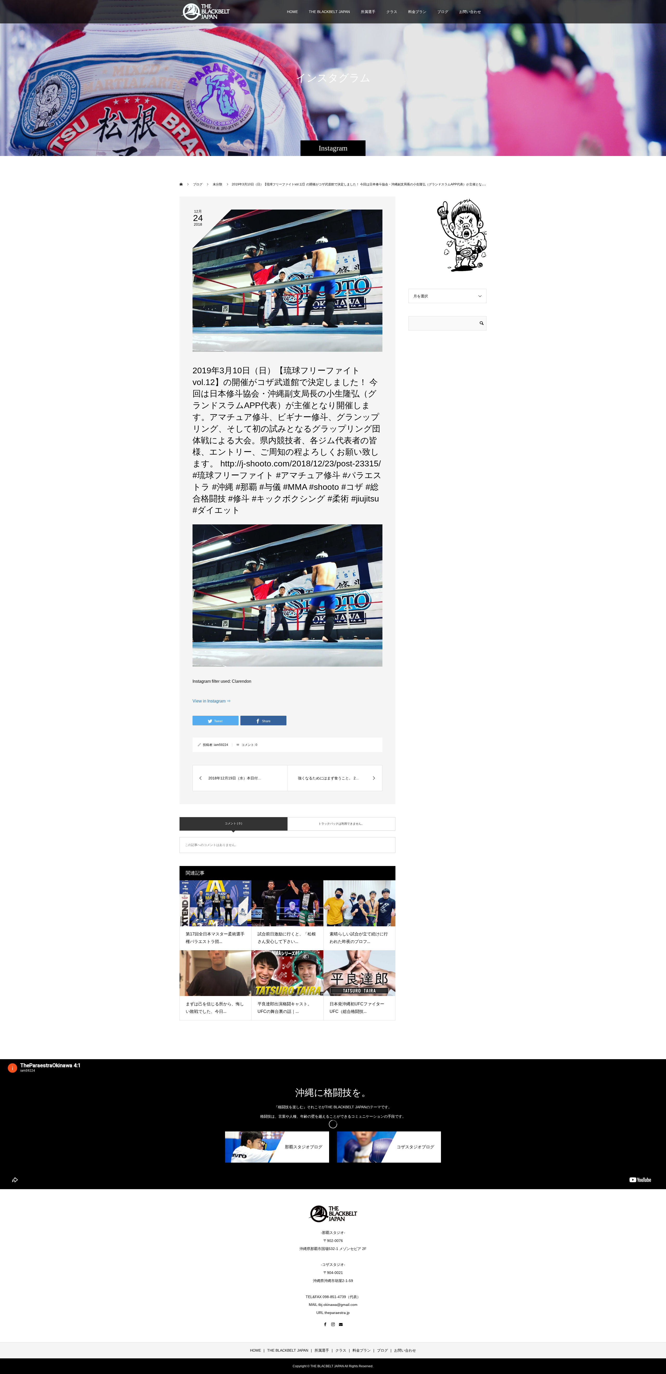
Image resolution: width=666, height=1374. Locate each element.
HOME (292, 12)
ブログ (442, 12)
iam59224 (221, 745)
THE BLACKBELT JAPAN (329, 12)
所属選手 (368, 12)
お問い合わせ (470, 12)
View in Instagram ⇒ (212, 701)
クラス (391, 12)
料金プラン (417, 12)
